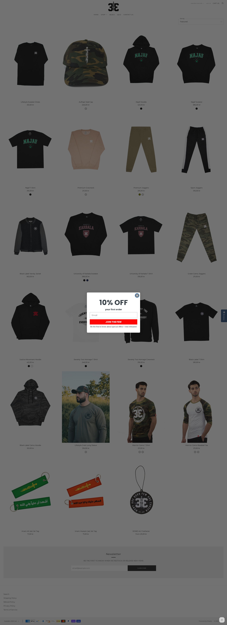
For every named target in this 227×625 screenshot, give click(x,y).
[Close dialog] (137, 295)
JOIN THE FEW (113, 322)
